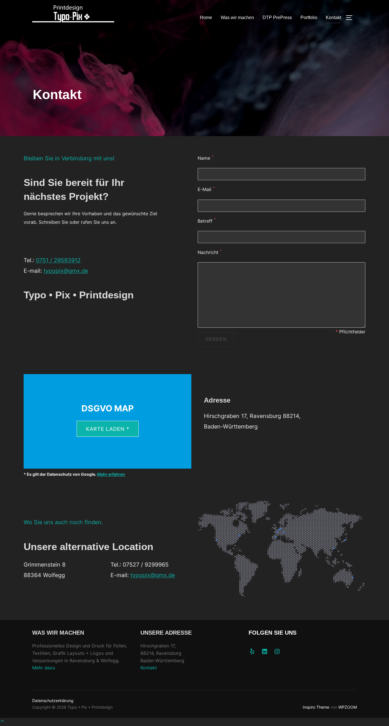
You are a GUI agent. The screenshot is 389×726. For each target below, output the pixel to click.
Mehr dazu (43, 667)
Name (204, 158)
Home (206, 17)
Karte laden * (107, 429)
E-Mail (204, 189)
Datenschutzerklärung (52, 700)
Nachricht (208, 252)
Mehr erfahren (111, 474)
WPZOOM (347, 707)
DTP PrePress (277, 17)
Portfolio (308, 17)
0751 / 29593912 (58, 260)
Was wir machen (237, 17)
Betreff (205, 221)
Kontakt (333, 17)
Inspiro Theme (316, 707)
